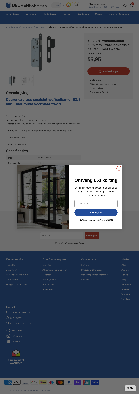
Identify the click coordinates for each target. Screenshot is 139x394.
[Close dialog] (119, 168)
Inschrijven (96, 212)
